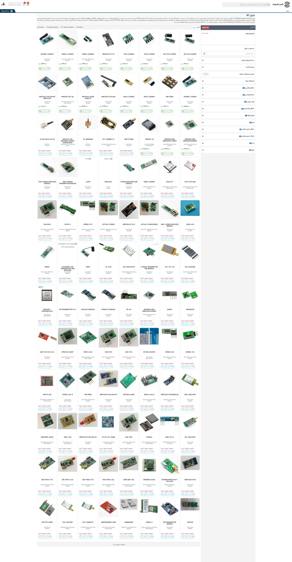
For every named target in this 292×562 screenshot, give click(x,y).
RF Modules (79, 27)
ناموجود (205, 74)
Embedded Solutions (52, 27)
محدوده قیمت (250, 67)
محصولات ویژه (249, 81)
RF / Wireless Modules (67, 27)
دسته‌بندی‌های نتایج (248, 60)
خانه (287, 11)
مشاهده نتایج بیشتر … (118, 545)
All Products (40, 27)
